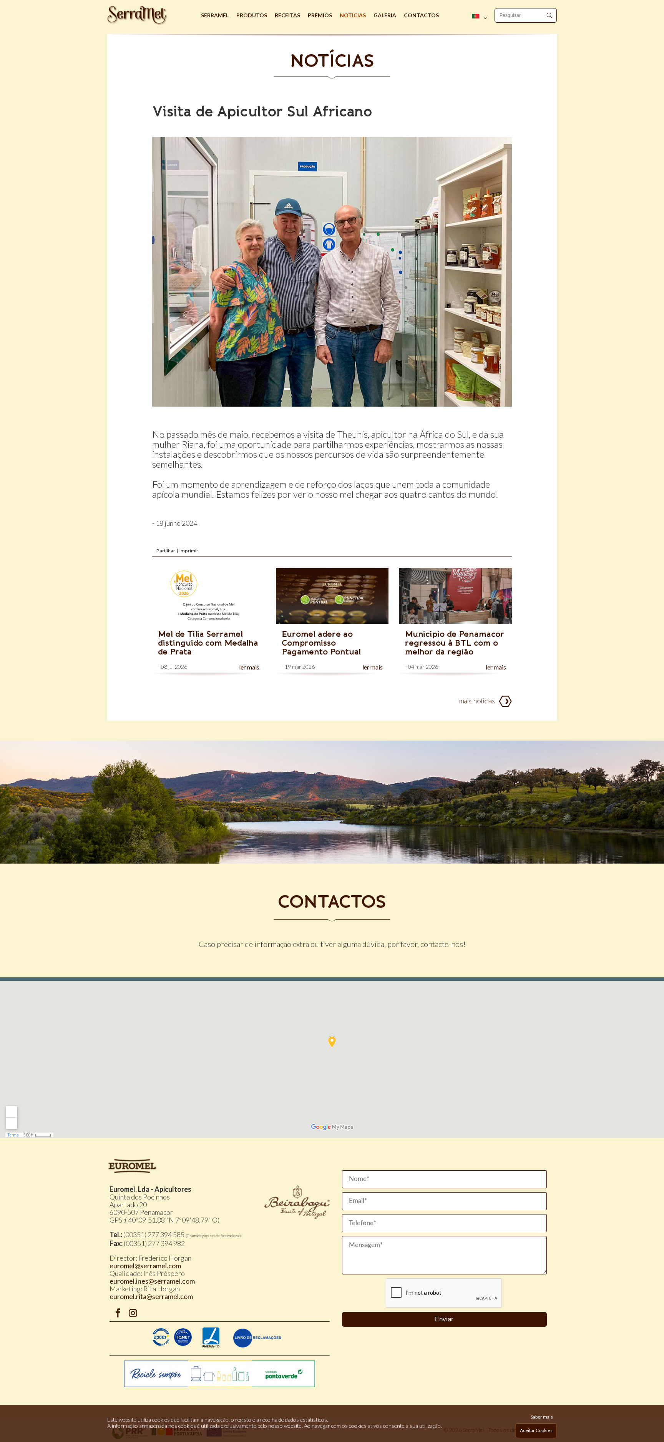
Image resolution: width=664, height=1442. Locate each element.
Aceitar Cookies (536, 1430)
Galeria (385, 15)
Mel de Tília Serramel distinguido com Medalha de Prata (208, 642)
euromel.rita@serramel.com (151, 1296)
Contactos (421, 15)
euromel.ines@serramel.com (152, 1281)
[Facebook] (118, 1314)
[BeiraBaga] (297, 1216)
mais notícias (477, 701)
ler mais (249, 667)
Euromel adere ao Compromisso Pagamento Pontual (321, 642)
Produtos (251, 15)
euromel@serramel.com (145, 1265)
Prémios (320, 15)
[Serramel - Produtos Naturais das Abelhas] (152, 15)
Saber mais (542, 1417)
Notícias (353, 15)
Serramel (215, 15)
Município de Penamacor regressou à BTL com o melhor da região (454, 642)
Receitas (287, 15)
